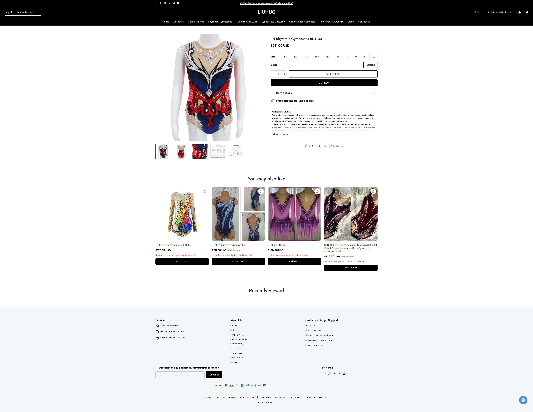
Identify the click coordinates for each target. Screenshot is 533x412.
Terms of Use (236, 353)
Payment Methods (238, 339)
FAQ (232, 330)
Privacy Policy (236, 357)
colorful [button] (370, 65)
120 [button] (295, 56)
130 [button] (306, 56)
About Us (234, 362)
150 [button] (328, 56)
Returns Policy (236, 344)
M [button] (356, 56)
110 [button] (285, 56)
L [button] (364, 56)
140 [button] (317, 56)
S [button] (347, 56)
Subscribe (214, 374)
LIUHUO (233, 325)
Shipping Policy (237, 334)
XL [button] (373, 56)
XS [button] (338, 56)
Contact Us (235, 348)
